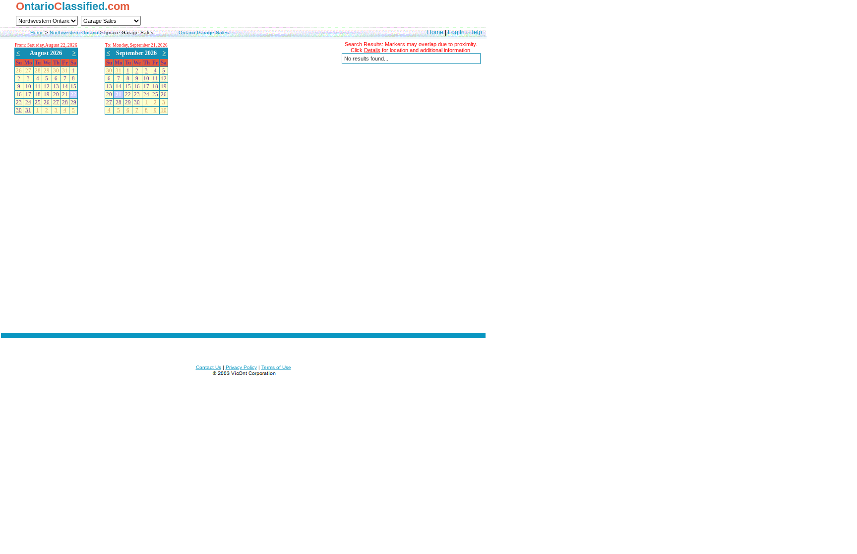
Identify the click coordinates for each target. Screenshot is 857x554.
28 (65, 102)
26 (47, 102)
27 (56, 102)
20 (109, 94)
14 (119, 86)
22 (128, 94)
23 (19, 102)
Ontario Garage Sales (204, 32)
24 (28, 102)
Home (37, 32)
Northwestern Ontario (74, 32)
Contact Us (208, 367)
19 (164, 86)
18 (155, 86)
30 (19, 110)
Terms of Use (276, 367)
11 (155, 78)
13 (109, 86)
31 (28, 110)
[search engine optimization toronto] (243, 374)
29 (73, 102)
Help (475, 32)
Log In (456, 32)
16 (137, 86)
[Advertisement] (243, 275)
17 (146, 86)
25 (38, 102)
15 (128, 86)
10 (146, 78)
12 (164, 78)
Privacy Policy (241, 367)
